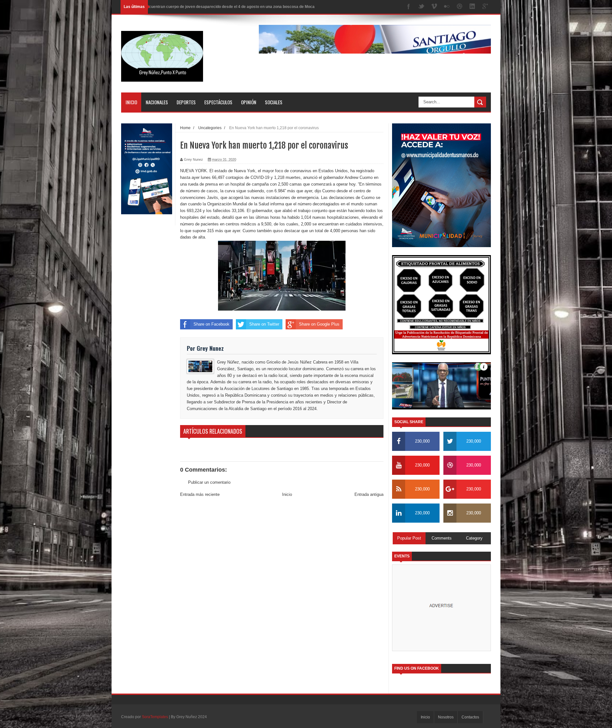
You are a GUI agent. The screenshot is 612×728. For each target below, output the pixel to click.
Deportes (186, 102)
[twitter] (421, 7)
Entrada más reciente (200, 494)
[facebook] (408, 7)
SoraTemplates (155, 717)
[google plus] (485, 7)
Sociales (273, 102)
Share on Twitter (264, 324)
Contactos (470, 717)
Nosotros (446, 717)
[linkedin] (472, 7)
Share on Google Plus (319, 324)
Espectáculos (218, 102)
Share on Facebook (211, 324)
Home (185, 128)
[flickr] (447, 7)
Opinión (248, 102)
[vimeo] (434, 7)
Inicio (131, 102)
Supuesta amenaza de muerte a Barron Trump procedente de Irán (203, 6)
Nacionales (157, 102)
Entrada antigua (368, 494)
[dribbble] (459, 7)
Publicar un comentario (209, 482)
